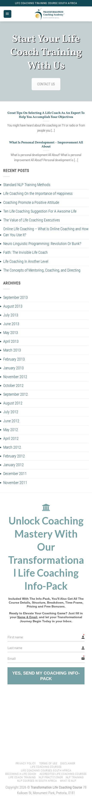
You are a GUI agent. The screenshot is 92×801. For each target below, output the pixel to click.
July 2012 (10, 412)
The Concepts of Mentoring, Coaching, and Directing (41, 270)
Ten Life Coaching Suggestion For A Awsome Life (39, 211)
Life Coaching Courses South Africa (46, 770)
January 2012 (13, 465)
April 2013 (11, 341)
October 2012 (13, 385)
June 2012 (11, 421)
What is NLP (68, 780)
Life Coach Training (22, 777)
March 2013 (12, 350)
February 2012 (14, 456)
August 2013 (12, 306)
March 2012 (12, 447)
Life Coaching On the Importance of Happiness (38, 193)
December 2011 (15, 474)
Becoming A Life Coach (20, 773)
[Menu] (7, 14)
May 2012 (10, 430)
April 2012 (11, 438)
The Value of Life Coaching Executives (31, 220)
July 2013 (10, 315)
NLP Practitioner (51, 777)
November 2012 (15, 377)
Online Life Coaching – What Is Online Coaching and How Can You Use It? (46, 232)
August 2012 (12, 403)
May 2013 (10, 333)
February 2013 (14, 359)
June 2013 (11, 324)
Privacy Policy (26, 763)
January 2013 (13, 368)
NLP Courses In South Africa (37, 780)
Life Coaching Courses (46, 766)
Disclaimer (67, 763)
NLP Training (75, 777)
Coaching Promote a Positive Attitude (31, 202)
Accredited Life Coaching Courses (63, 773)
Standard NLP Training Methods (26, 185)
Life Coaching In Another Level (25, 261)
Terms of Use (48, 763)
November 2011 (15, 483)
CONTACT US (46, 84)
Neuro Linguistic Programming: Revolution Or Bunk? (42, 244)
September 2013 (15, 297)
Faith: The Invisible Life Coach (25, 252)
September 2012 (15, 394)
